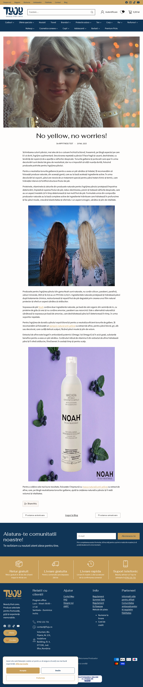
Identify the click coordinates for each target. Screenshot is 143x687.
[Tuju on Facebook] (126, 3)
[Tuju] (13, 12)
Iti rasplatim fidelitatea (127, 611)
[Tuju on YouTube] (138, 3)
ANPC (66, 606)
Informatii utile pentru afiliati (129, 598)
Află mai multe (22, 664)
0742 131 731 (130, 577)
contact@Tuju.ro (44, 626)
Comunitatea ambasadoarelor (129, 604)
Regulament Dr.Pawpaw (98, 604)
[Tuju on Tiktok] (134, 3)
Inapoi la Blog (71, 515)
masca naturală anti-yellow (95, 486)
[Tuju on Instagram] (130, 3)
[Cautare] (92, 12)
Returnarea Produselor (88, 658)
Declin (58, 670)
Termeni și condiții (79, 663)
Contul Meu (69, 596)
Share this (32, 503)
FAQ (65, 599)
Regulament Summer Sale (99, 598)
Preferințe (40, 678)
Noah (41, 307)
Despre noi (69, 603)
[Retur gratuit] (19, 563)
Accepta (23, 670)
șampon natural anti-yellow (62, 325)
